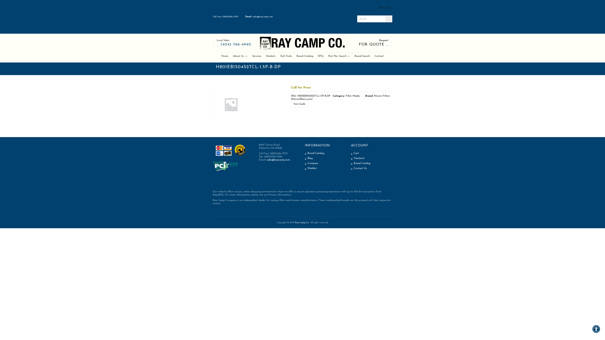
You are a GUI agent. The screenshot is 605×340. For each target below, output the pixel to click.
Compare (313, 163)
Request (383, 40)
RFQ (320, 56)
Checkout (359, 158)
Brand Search (362, 56)
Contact (379, 56)
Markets (270, 56)
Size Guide (299, 104)
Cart (356, 153)
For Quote (371, 44)
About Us (238, 56)
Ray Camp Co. (302, 222)
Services (256, 56)
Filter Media (353, 96)
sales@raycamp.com (263, 17)
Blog (310, 158)
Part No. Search (337, 56)
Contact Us (360, 168)
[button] (596, 331)
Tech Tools (286, 56)
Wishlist (312, 168)
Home (224, 56)
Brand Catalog (305, 56)
